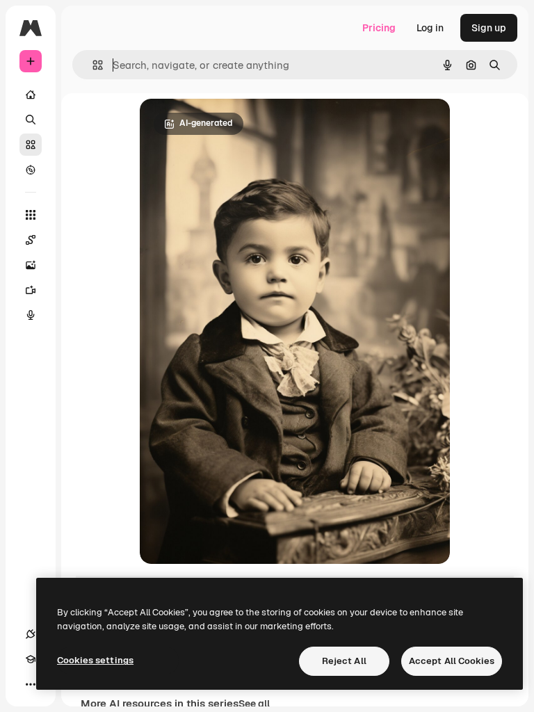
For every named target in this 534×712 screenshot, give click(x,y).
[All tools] (30, 215)
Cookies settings (95, 660)
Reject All (344, 661)
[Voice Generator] (30, 315)
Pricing (379, 28)
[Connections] (30, 634)
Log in (430, 28)
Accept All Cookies (451, 661)
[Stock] (30, 145)
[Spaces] (30, 240)
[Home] (30, 94)
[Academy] (30, 659)
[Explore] (30, 170)
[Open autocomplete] (92, 65)
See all (254, 703)
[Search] (30, 119)
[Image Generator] (30, 265)
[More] (30, 684)
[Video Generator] (30, 290)
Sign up (488, 28)
